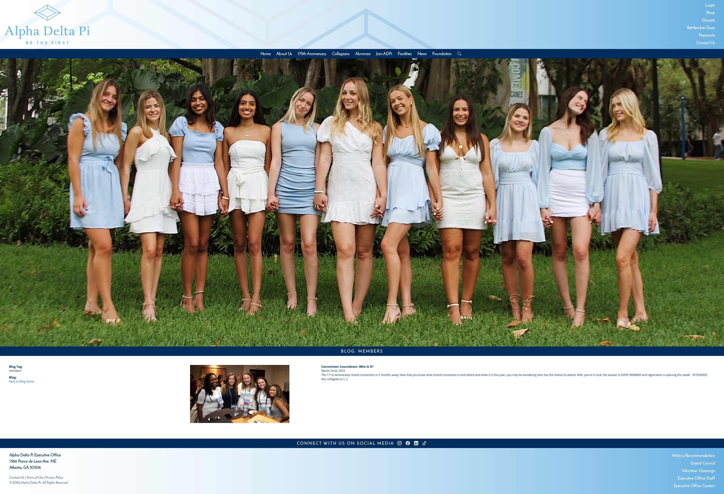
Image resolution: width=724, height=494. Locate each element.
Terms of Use (34, 477)
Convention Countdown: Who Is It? (347, 367)
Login (710, 5)
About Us (284, 53)
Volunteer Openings (698, 470)
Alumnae (362, 53)
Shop (710, 12)
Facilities (405, 53)
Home (266, 53)
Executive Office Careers (694, 485)
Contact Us (705, 42)
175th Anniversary (312, 53)
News (422, 53)
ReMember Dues (701, 27)
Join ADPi (384, 53)
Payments (707, 35)
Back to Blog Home (21, 381)
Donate (708, 20)
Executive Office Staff (696, 478)
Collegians (341, 53)
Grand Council (703, 463)
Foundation (442, 53)
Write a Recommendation (693, 455)
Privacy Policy (54, 477)
